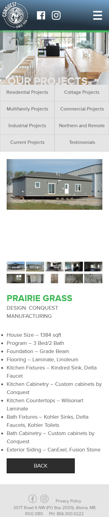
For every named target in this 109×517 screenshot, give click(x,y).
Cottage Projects (81, 92)
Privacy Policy (68, 501)
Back (41, 465)
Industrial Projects (27, 126)
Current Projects (27, 142)
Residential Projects (27, 92)
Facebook (40, 15)
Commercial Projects (82, 109)
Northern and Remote (82, 126)
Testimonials (82, 142)
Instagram (56, 15)
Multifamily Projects (27, 109)
